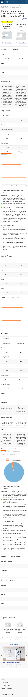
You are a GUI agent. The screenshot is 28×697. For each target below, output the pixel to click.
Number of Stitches (6, 152)
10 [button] (23, 638)
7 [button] (16, 638)
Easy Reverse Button (13, 449)
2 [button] (5, 638)
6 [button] (14, 638)
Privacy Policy (6, 685)
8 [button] (18, 638)
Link (7, 589)
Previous (2, 628)
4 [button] (9, 638)
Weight (18, 297)
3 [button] (7, 638)
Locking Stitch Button (7, 454)
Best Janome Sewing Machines (11, 662)
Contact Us (5, 682)
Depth (12, 297)
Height (3, 297)
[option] (14, 628)
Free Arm (3, 449)
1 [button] (3, 638)
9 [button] (21, 638)
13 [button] (13, 639)
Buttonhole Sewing (16, 451)
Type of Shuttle (5, 154)
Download (7, 599)
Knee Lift (16, 454)
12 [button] (10, 639)
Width (7, 297)
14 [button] (15, 639)
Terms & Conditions (7, 688)
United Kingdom (8, 694)
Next (26, 628)
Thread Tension (5, 451)
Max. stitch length (18, 152)
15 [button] (17, 639)
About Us (4, 679)
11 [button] (25, 638)
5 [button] (12, 638)
